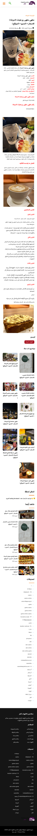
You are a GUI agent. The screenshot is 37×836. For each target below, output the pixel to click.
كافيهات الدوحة (29, 342)
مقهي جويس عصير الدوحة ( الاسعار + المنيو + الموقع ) (10, 395)
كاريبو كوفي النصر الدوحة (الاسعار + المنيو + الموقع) (10, 364)
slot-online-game (27, 651)
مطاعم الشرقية (15, 732)
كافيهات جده (30, 742)
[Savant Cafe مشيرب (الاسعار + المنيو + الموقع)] (26, 531)
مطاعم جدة (16, 736)
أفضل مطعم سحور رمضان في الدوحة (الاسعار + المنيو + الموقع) (10, 569)
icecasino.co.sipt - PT (26, 617)
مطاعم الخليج (15, 739)
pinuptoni (29, 639)
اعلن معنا (14, 832)
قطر (31, 697)
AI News (29, 589)
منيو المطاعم (30, 729)
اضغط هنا (32, 93)
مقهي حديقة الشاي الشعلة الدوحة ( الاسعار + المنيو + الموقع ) (10, 455)
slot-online (29, 648)
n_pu (30, 629)
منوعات (30, 701)
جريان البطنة (29, 694)
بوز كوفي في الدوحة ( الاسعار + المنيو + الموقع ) (26, 415)
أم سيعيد (29, 670)
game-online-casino (26, 614)
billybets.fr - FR (28, 592)
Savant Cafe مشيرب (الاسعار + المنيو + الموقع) (27, 376)
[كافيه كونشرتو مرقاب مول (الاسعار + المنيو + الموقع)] (26, 514)
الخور (30, 679)
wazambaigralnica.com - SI (24, 666)
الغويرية (30, 688)
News (30, 632)
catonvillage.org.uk (26, 601)
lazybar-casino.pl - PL (26, 626)
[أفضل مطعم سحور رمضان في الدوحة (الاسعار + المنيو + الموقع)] (26, 570)
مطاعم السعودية (15, 729)
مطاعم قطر (16, 742)
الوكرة (30, 691)
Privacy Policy (21, 832)
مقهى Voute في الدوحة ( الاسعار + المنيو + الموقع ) (10, 422)
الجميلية (30, 676)
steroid (30, 654)
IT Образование (27, 620)
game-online (28, 611)
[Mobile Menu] (4, 3)
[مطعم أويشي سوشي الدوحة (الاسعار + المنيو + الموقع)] (26, 559)
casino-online (28, 598)
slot (31, 642)
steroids (29, 657)
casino (30, 595)
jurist (30, 623)
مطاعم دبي (30, 736)
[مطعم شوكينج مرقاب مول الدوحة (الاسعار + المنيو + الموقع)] (26, 548)
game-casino (28, 608)
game (30, 604)
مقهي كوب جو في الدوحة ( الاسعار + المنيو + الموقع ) (27, 482)
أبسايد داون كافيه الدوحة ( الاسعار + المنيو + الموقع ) (27, 448)
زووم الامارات (30, 739)
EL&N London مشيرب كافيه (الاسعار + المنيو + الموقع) (27, 395)
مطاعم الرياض (29, 732)
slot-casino (29, 645)
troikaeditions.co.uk (26, 660)
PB (31, 635)
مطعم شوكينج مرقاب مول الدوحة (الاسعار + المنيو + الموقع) (11, 547)
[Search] (9, 3)
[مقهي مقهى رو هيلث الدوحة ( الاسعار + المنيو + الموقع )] (18, 48)
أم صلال (30, 673)
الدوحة (30, 682)
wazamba (29, 663)
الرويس (30, 685)
